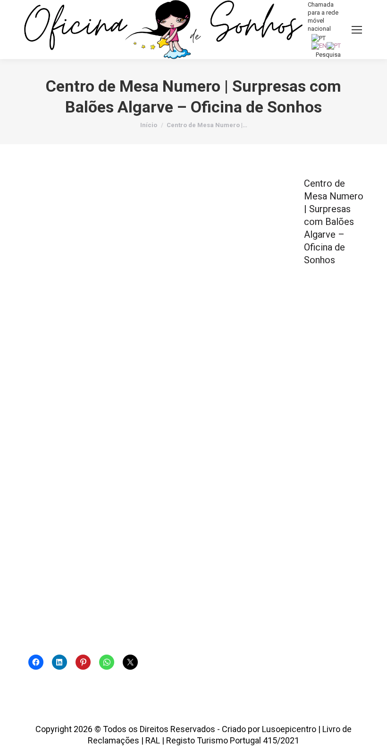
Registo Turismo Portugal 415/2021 (232, 740)
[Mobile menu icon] (356, 29)
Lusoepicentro (289, 729)
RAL (152, 740)
